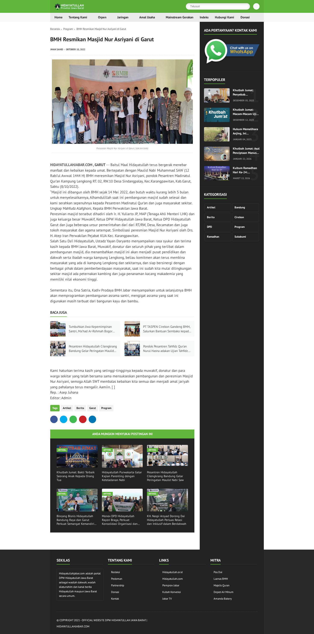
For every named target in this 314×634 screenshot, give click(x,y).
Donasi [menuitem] (245, 17)
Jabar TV (167, 598)
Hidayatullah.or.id (172, 572)
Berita (80, 408)
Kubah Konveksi (171, 592)
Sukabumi (240, 236)
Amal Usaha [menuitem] (147, 17)
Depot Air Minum (223, 592)
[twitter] (63, 419)
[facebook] (54, 419)
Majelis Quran (221, 585)
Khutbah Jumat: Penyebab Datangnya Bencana (246, 92)
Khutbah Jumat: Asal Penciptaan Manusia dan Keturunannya (246, 151)
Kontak (115, 598)
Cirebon (239, 217)
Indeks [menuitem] (204, 17)
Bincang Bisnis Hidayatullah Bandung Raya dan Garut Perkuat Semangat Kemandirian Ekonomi (77, 520)
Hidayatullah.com (172, 579)
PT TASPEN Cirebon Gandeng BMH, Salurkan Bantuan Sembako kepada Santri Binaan (166, 329)
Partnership (117, 585)
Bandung (240, 207)
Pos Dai (218, 572)
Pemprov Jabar (170, 585)
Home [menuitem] (58, 17)
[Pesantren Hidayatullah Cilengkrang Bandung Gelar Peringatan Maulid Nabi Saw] (58, 348)
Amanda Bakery (223, 598)
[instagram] (232, 624)
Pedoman (116, 579)
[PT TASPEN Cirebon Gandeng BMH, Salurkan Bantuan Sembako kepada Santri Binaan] (132, 329)
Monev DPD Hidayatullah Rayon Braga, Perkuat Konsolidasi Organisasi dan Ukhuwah (120, 520)
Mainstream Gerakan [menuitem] (179, 17)
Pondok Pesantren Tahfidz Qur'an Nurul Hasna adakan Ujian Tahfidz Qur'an (165, 348)
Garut (92, 408)
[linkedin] (92, 419)
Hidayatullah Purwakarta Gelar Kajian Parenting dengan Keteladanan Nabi (122, 476)
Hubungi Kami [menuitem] (224, 17)
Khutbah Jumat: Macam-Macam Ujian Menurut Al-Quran (246, 112)
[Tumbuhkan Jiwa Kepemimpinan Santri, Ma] (58, 329)
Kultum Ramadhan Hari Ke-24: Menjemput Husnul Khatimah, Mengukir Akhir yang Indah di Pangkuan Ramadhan (246, 170)
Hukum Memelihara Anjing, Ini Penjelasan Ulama (245, 131)
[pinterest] (83, 419)
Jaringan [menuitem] (122, 17)
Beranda (55, 29)
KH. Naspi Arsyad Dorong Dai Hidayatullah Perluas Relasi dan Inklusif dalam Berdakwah (166, 520)
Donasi (115, 592)
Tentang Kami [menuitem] (78, 17)
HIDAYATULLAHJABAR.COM (71, 164)
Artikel (67, 408)
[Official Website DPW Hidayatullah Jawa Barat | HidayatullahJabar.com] (69, 9)
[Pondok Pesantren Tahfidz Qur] (132, 348)
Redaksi (115, 572)
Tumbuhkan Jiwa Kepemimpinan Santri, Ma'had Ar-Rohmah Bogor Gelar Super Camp (90, 329)
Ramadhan (213, 236)
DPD (209, 227)
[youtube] (255, 624)
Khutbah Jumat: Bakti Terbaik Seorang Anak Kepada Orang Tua (76, 476)
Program (68, 29)
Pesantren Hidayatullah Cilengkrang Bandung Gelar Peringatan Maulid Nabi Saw (93, 348)
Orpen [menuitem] (102, 17)
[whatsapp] (73, 419)
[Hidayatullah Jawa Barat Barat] (232, 63)
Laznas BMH (221, 579)
